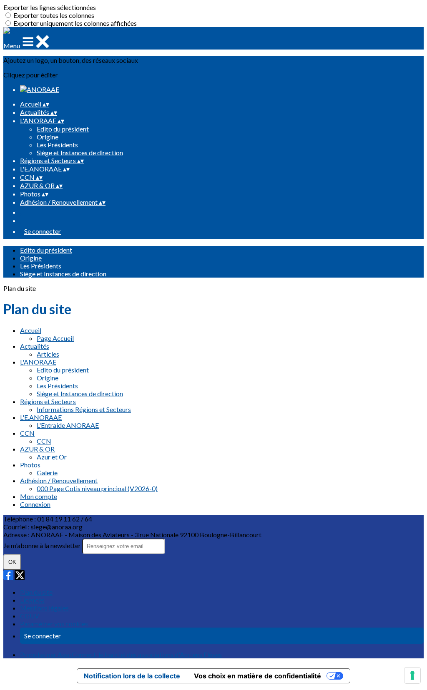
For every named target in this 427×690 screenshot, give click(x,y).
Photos (30, 465)
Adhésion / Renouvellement (59, 480)
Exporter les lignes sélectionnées (49, 7)
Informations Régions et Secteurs (84, 409)
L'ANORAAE (38, 362)
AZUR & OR (37, 449)
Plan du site (36, 592)
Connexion (35, 504)
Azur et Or (52, 457)
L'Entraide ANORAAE (68, 425)
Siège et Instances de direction (80, 152)
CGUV (29, 616)
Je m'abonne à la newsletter (42, 545)
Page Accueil (55, 338)
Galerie (47, 473)
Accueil (30, 330)
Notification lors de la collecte (132, 676)
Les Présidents (57, 145)
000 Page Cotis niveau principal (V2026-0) (97, 488)
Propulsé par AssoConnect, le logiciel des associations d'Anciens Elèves (121, 654)
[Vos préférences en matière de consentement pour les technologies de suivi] (412, 675)
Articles (48, 354)
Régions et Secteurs (48, 401)
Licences (32, 600)
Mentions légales (44, 608)
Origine (47, 137)
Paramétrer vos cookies (54, 624)
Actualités (34, 346)
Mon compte (38, 496)
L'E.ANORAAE (41, 417)
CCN (27, 433)
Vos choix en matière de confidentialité (257, 676)
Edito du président (63, 129)
